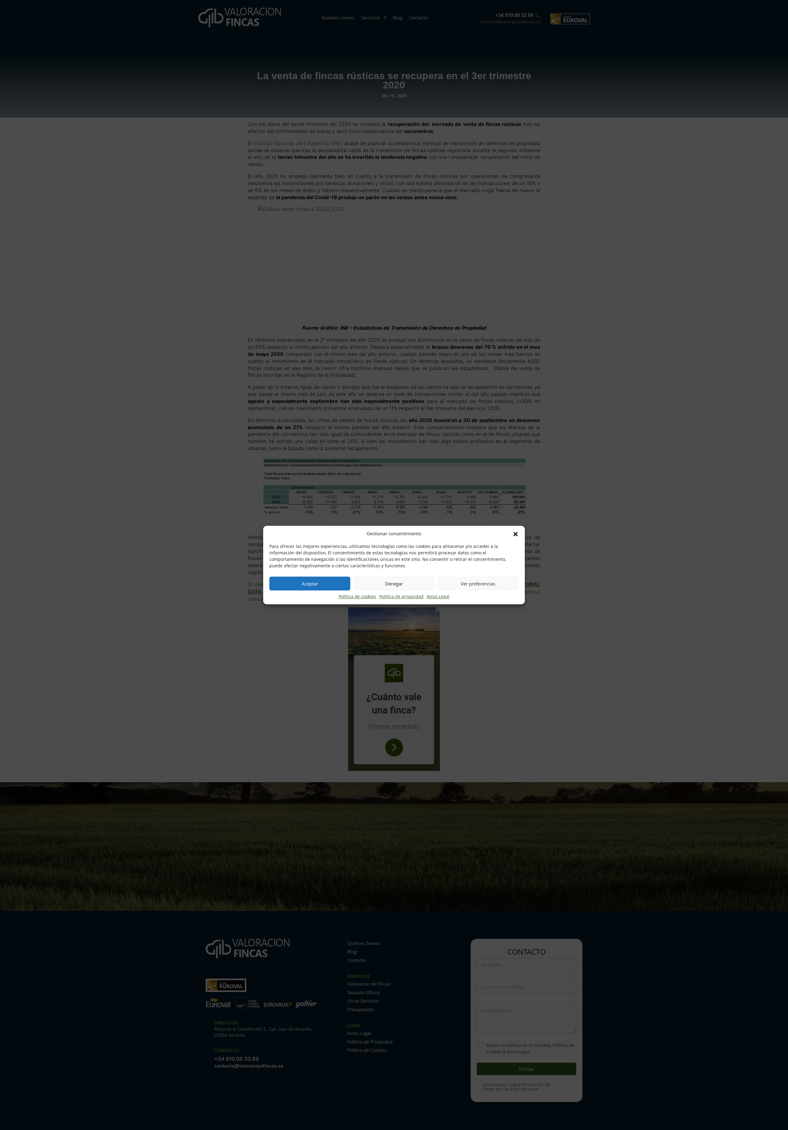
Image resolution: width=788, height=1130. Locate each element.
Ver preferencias (478, 584)
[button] (516, 534)
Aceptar (310, 584)
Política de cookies (357, 596)
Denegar (394, 584)
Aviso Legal (438, 596)
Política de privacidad (401, 596)
